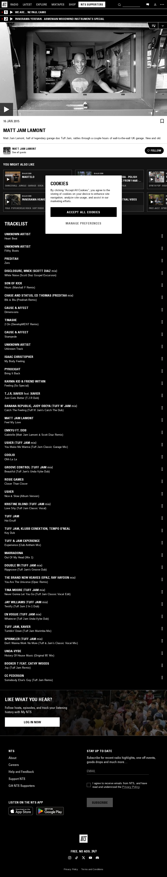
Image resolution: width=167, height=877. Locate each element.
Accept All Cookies (83, 212)
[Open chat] (147, 4)
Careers (14, 765)
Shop (72, 4)
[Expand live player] (162, 25)
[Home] (4, 4)
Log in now (32, 722)
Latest (27, 4)
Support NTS (17, 779)
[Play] (83, 69)
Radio (14, 4)
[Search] (119, 4)
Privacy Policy (130, 786)
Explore (41, 4)
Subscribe (100, 802)
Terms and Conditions (92, 869)
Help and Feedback (21, 772)
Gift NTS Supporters (22, 786)
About (12, 758)
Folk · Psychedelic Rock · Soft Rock (24, 208)
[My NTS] (155, 4)
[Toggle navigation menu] (162, 4)
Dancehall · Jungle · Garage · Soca (24, 185)
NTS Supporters (92, 4)
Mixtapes (58, 4)
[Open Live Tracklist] (152, 25)
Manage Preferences (83, 223)
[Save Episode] (162, 121)
